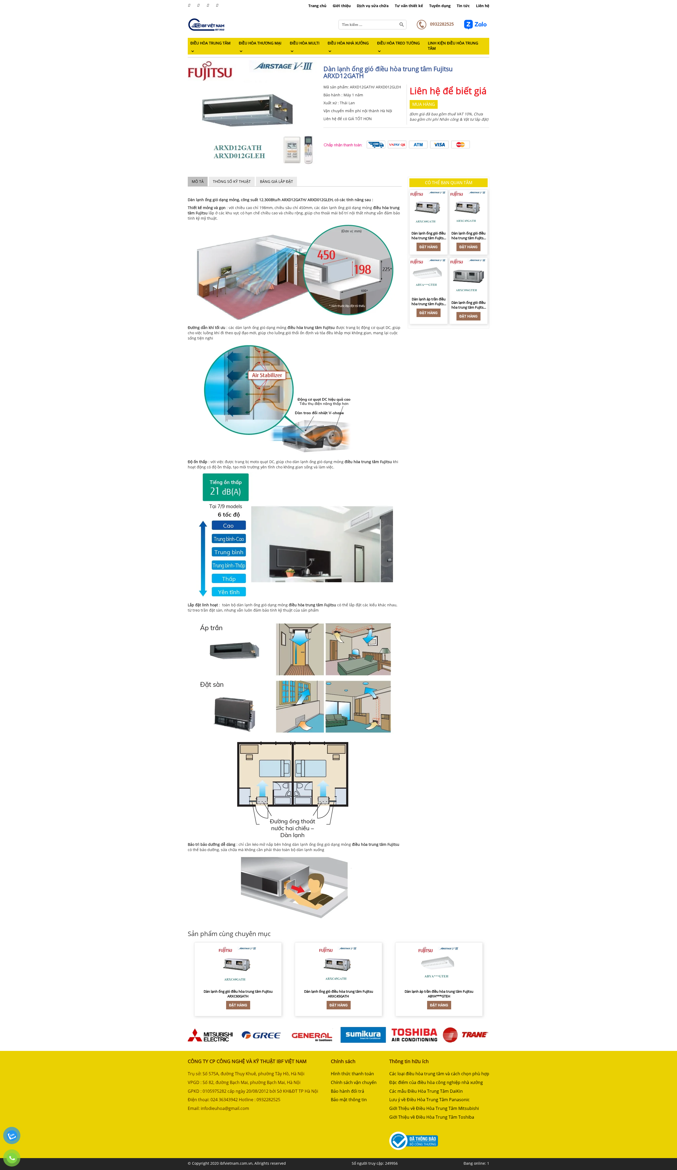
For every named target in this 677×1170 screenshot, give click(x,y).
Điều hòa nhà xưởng (348, 43)
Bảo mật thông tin (349, 1100)
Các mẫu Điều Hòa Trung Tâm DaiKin (426, 1091)
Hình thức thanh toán (352, 1074)
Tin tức (463, 5)
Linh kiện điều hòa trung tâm (453, 45)
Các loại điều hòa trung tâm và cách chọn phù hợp (439, 1074)
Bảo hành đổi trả (347, 1091)
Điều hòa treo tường (398, 43)
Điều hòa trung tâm (210, 43)
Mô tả (198, 181)
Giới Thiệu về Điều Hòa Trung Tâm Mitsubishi (434, 1108)
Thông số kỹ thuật (232, 181)
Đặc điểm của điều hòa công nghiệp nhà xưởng (436, 1082)
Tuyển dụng (440, 5)
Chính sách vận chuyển (354, 1082)
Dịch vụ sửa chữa (372, 5)
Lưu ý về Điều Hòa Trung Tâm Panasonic (429, 1100)
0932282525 (441, 24)
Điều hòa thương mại (260, 43)
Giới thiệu (342, 5)
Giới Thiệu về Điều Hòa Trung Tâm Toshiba (431, 1117)
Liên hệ (482, 5)
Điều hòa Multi (304, 43)
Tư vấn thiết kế (409, 5)
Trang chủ (317, 5)
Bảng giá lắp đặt (276, 181)
